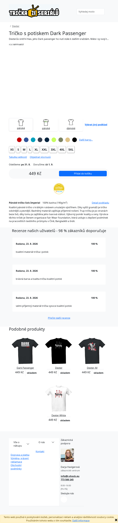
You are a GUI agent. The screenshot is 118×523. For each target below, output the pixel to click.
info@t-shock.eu (70, 476)
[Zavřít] (116, 520)
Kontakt (40, 451)
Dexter (15, 26)
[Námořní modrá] (46, 140)
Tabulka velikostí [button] (18, 157)
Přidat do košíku (83, 173)
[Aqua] (33, 140)
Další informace (81, 520)
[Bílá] (12, 140)
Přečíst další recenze (59, 318)
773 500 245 (67, 479)
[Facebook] (64, 499)
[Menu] (70, 12)
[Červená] (19, 140)
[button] (96, 124)
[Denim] (40, 140)
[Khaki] (60, 140)
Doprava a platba (20, 454)
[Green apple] (53, 140)
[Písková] (67, 140)
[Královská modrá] (26, 140)
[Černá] (74, 140)
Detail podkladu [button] (100, 202)
